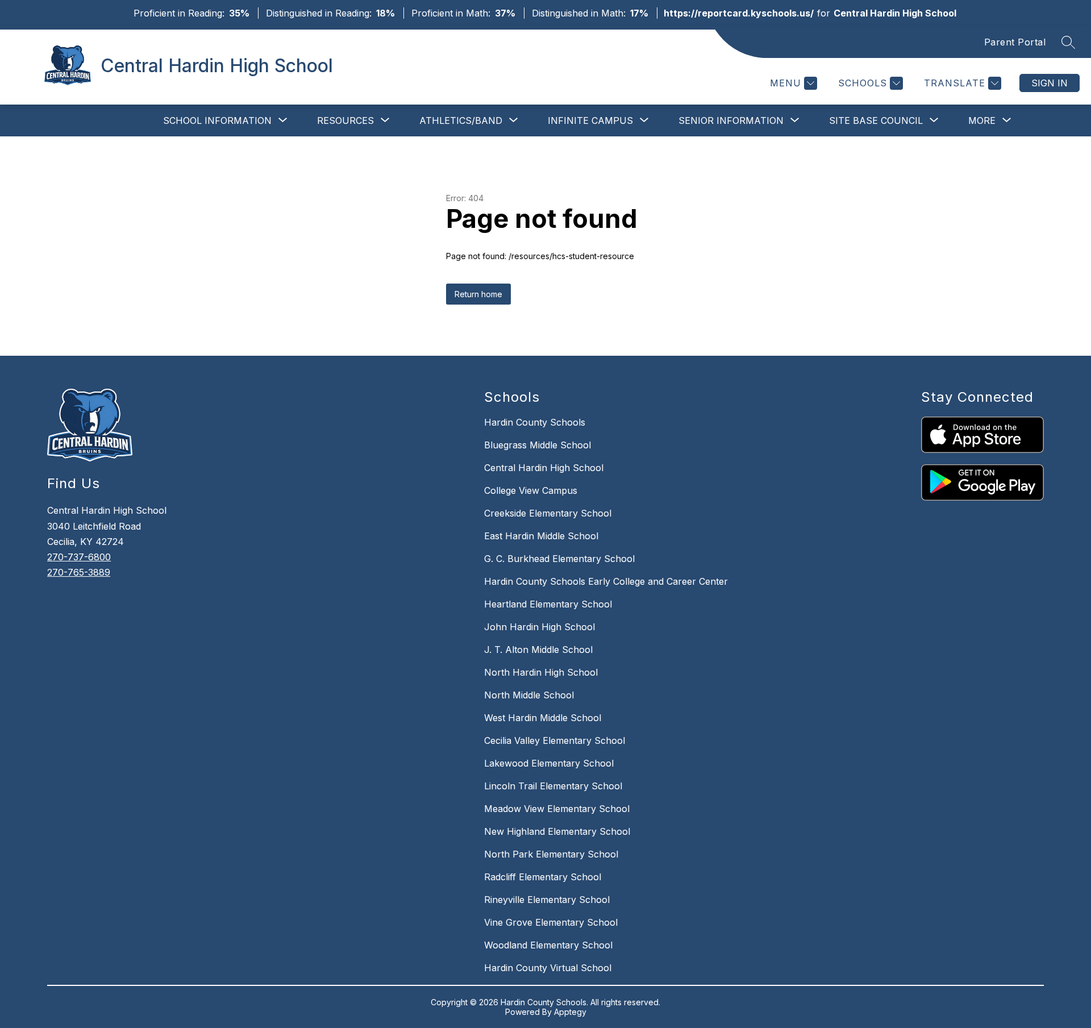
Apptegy (570, 1012)
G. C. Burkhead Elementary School (559, 558)
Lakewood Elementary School (549, 763)
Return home (478, 294)
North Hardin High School (541, 672)
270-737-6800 (79, 557)
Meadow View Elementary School (557, 808)
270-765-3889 (78, 572)
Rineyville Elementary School (547, 899)
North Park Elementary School (551, 854)
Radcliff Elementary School (542, 877)
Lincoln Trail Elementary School (553, 786)
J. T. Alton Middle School (538, 649)
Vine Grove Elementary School (551, 922)
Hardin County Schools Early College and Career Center (606, 581)
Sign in (1049, 83)
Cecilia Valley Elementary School (554, 740)
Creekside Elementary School (547, 513)
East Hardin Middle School (541, 536)
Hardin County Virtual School (547, 967)
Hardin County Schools (534, 422)
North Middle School (529, 695)
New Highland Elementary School (557, 831)
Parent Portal (1015, 42)
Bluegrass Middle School (537, 445)
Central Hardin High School (543, 467)
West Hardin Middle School (542, 717)
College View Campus (530, 490)
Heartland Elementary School (548, 604)
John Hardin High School (539, 626)
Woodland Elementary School (548, 945)
